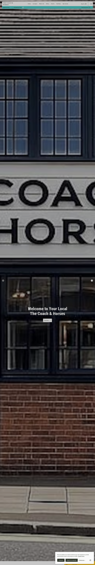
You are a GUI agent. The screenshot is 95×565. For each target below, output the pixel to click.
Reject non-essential (71, 560)
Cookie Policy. (81, 556)
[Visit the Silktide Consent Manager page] (90, 560)
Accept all (61, 560)
